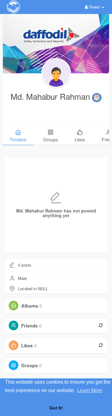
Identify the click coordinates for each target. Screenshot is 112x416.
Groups (29, 365)
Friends (29, 325)
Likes (27, 345)
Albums (29, 305)
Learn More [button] (89, 390)
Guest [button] (94, 7)
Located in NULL (33, 288)
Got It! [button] (56, 407)
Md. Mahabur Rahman (51, 96)
